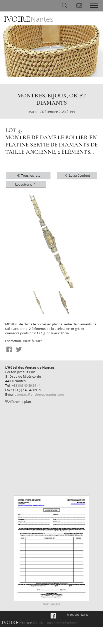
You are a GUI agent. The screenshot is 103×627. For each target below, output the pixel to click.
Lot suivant (23, 184)
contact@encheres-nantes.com (40, 394)
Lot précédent (79, 175)
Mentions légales (77, 614)
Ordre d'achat (51, 604)
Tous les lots (30, 175)
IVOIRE (28, 19)
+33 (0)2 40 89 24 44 (26, 385)
